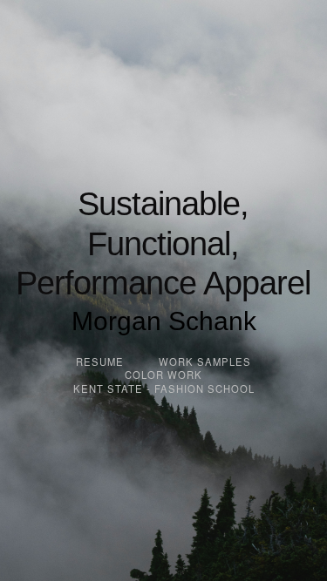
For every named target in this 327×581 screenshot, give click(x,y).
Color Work (163, 375)
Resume (100, 361)
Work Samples (205, 361)
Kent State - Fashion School (164, 388)
